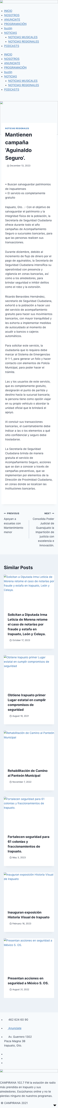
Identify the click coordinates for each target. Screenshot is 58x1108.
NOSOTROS (11, 15)
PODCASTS (11, 45)
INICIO (8, 10)
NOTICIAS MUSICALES (23, 37)
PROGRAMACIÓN (15, 24)
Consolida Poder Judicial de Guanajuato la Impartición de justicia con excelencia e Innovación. (43, 529)
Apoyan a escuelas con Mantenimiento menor (13, 523)
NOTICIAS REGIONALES (23, 41)
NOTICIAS (10, 32)
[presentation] (29, 591)
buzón (8, 28)
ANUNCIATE (12, 19)
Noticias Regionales (17, 128)
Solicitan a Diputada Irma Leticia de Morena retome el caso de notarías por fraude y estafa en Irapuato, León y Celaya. (28, 624)
